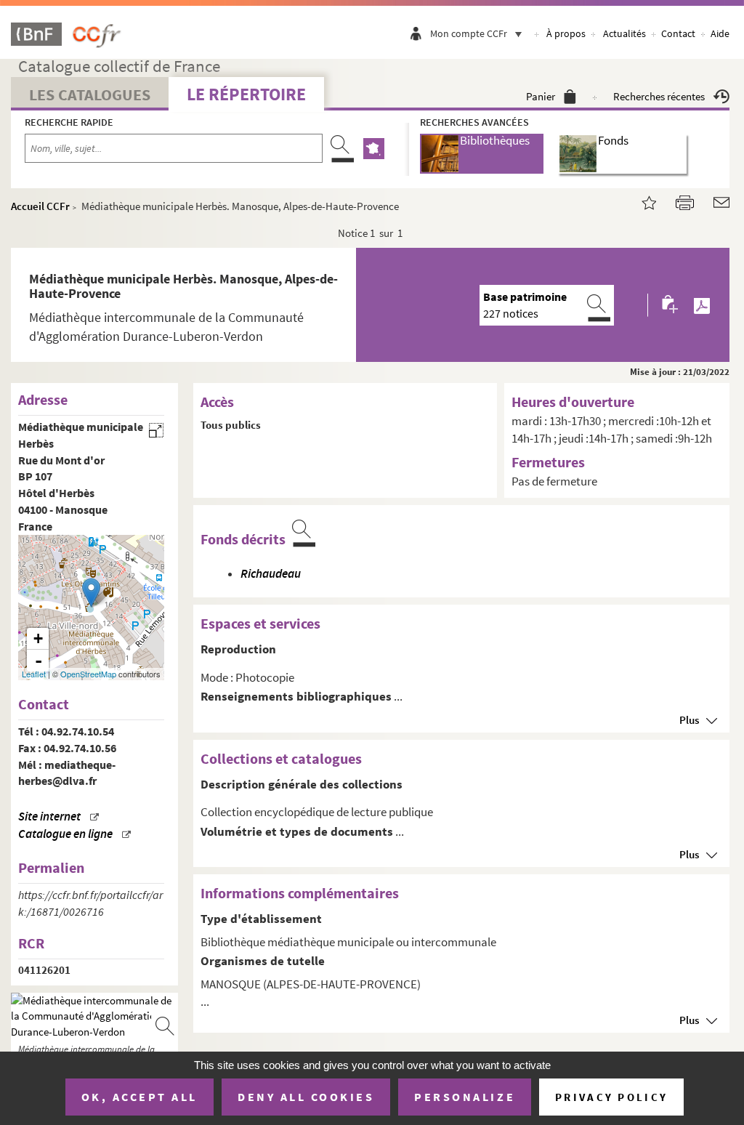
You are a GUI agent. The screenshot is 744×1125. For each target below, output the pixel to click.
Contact (678, 33)
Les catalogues (89, 94)
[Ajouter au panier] (671, 305)
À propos (566, 33)
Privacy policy (611, 1097)
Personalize (464, 1096)
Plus (689, 720)
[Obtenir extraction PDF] (702, 305)
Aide (720, 33)
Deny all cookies (306, 1096)
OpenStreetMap (88, 674)
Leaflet (34, 674)
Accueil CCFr (40, 206)
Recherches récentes (659, 96)
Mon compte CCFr (468, 33)
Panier (540, 96)
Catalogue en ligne (65, 834)
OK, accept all (139, 1096)
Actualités (624, 33)
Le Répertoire (246, 94)
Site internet (49, 816)
